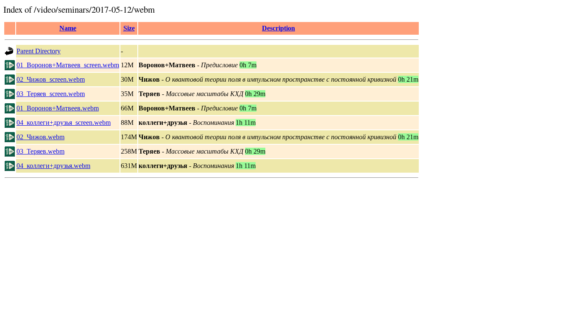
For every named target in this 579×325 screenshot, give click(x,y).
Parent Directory (39, 51)
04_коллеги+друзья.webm (53, 165)
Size (129, 28)
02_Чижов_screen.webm (51, 79)
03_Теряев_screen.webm (51, 93)
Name (67, 28)
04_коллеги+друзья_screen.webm (64, 122)
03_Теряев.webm (40, 151)
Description (278, 28)
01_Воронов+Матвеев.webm (58, 108)
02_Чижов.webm (40, 136)
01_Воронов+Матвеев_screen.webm (68, 65)
